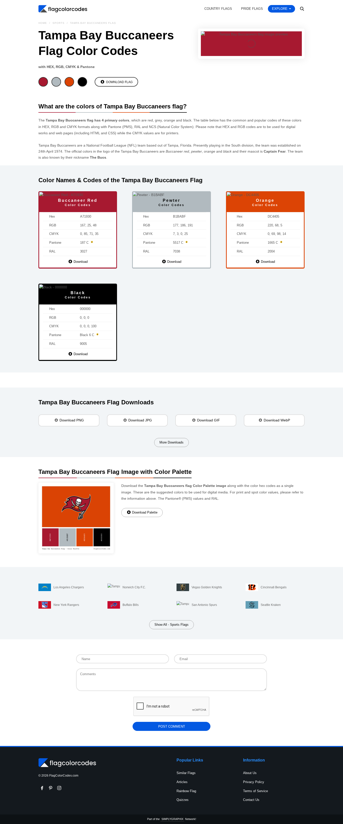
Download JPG (139, 420)
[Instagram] (59, 788)
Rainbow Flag (186, 791)
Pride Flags (252, 9)
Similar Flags (186, 773)
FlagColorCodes (63, 9)
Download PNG (71, 420)
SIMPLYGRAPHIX (172, 818)
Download (80, 262)
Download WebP (276, 420)
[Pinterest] (50, 788)
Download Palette (144, 512)
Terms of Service (255, 791)
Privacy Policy (253, 782)
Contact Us (251, 800)
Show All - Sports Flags (171, 624)
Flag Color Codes (67, 762)
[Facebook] (42, 788)
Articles (182, 782)
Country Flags (218, 9)
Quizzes (183, 800)
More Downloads (171, 442)
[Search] (302, 9)
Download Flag (119, 82)
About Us (250, 773)
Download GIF (208, 420)
